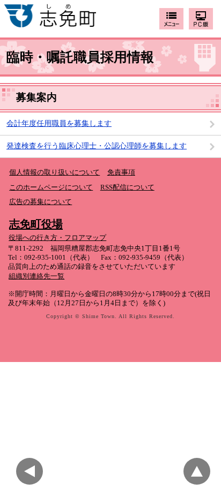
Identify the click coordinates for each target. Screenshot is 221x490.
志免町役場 (36, 224)
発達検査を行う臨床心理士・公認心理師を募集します (96, 146)
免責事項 (121, 172)
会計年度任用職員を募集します (59, 123)
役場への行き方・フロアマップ (57, 238)
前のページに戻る (32, 471)
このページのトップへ (199, 471)
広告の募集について (40, 202)
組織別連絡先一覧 (36, 276)
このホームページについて (51, 187)
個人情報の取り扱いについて (54, 172)
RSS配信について (127, 187)
